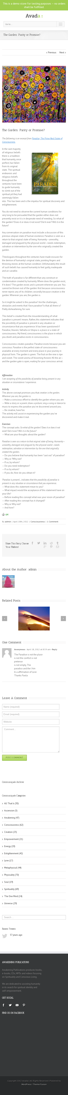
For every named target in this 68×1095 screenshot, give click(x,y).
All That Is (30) (11, 803)
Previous (52, 52)
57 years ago (16, 934)
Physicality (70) (11, 874)
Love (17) (8, 860)
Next (61, 52)
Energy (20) (9, 846)
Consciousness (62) (13, 824)
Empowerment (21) (13, 839)
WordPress (26, 1084)
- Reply (54, 649)
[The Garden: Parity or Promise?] (34, 94)
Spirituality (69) (11, 889)
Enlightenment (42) (13, 853)
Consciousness (38, 521)
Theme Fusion (40, 1084)
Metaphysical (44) (12, 867)
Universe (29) (10, 903)
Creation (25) (10, 832)
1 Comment (52, 521)
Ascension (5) (10, 810)
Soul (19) (8, 881)
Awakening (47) (11, 817)
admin (8, 521)
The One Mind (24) (13, 896)
